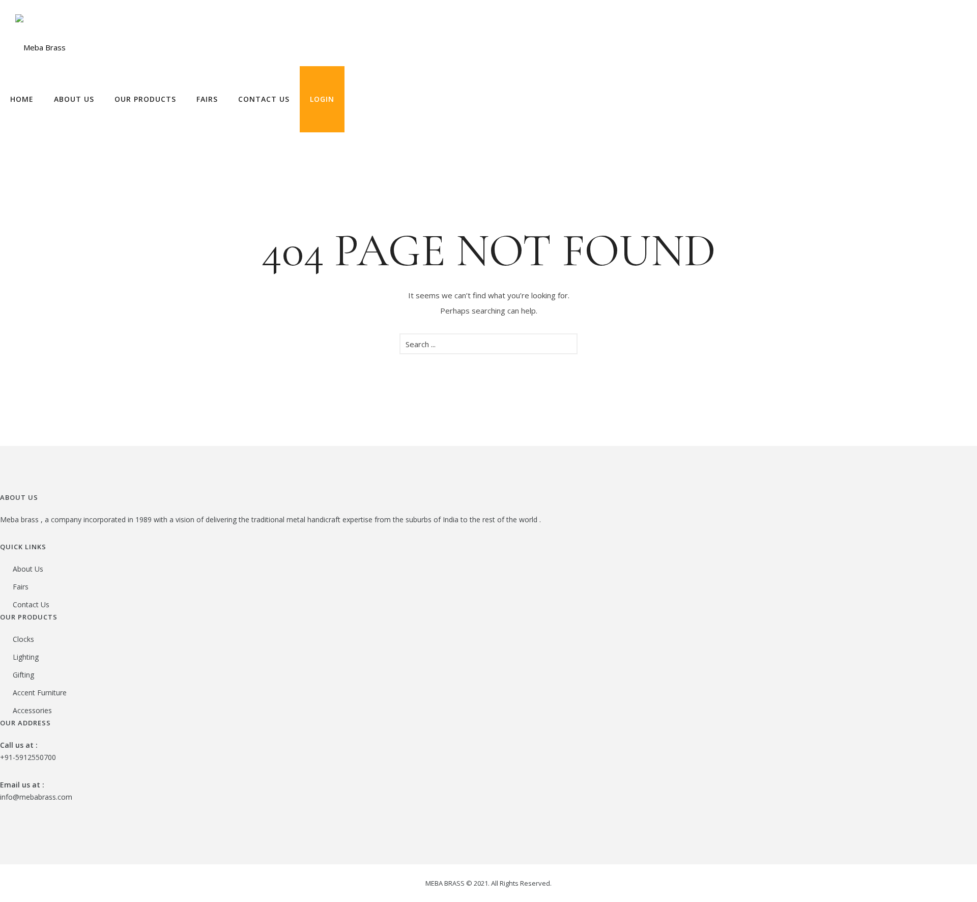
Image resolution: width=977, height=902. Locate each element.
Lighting (26, 657)
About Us (74, 99)
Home (22, 99)
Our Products (145, 99)
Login (322, 99)
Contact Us (264, 99)
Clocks (23, 639)
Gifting (23, 675)
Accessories (32, 710)
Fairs (207, 99)
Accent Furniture (40, 692)
